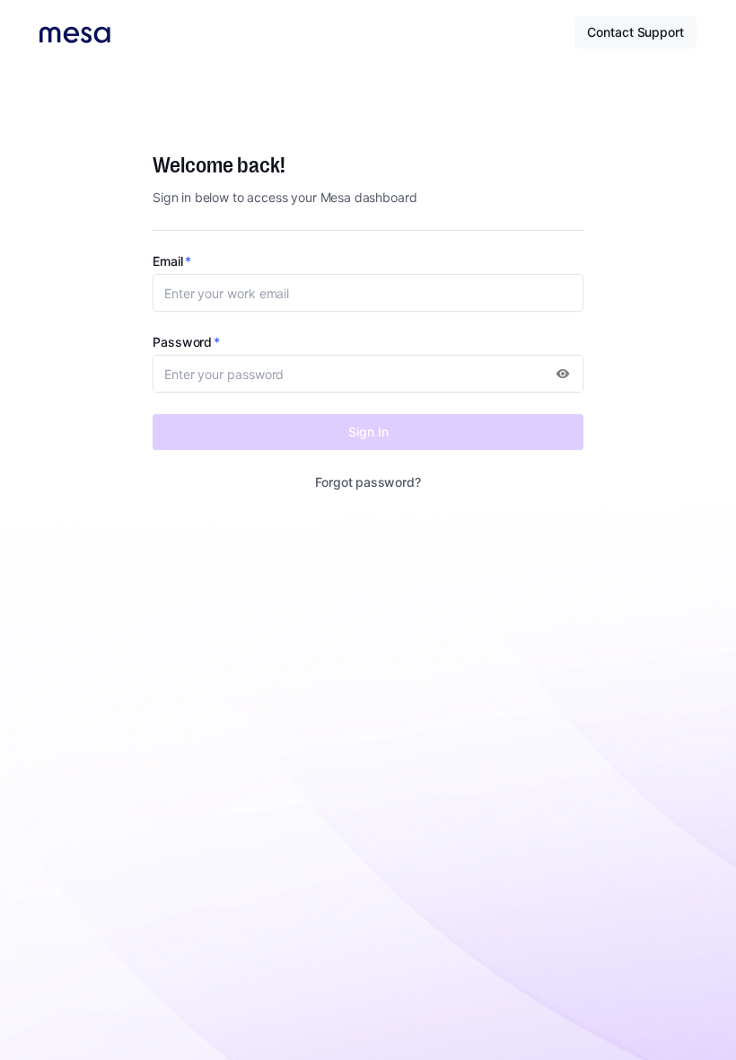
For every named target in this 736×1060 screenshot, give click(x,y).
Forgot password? (367, 482)
